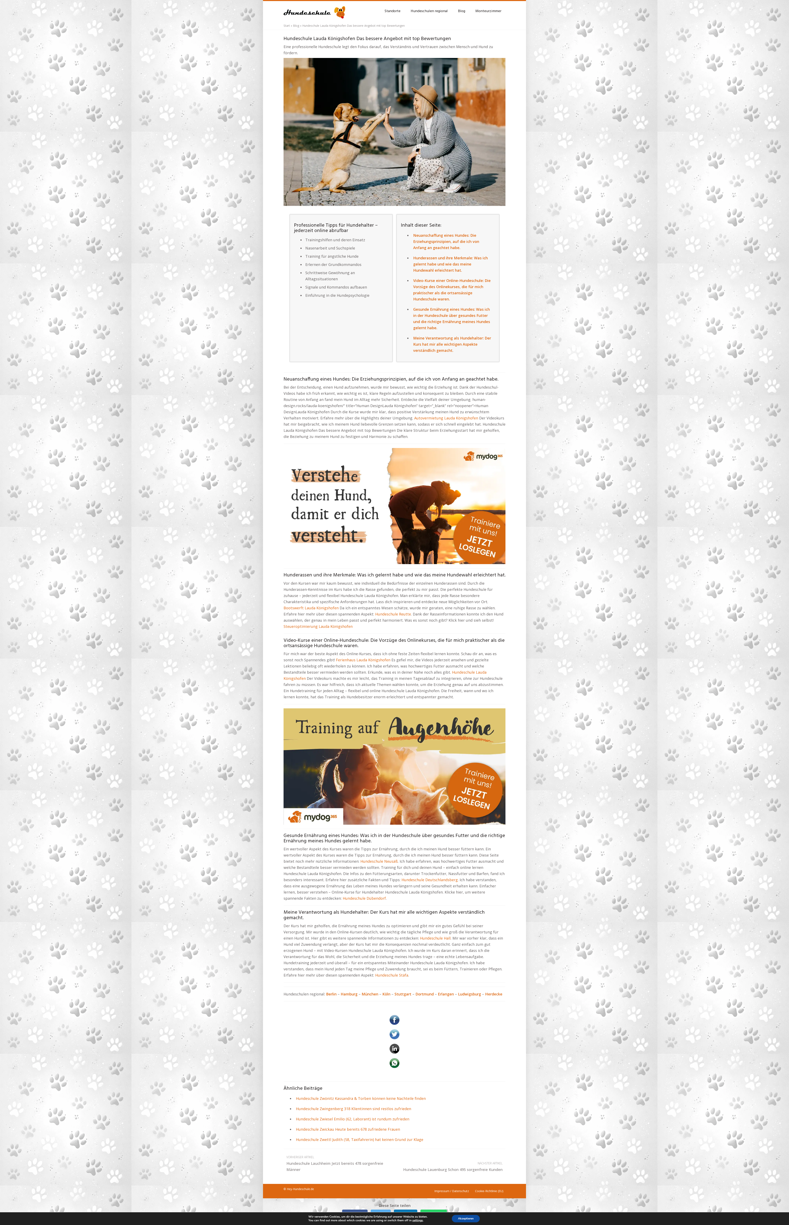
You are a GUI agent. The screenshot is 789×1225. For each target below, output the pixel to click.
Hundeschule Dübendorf (364, 898)
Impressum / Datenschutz (451, 1191)
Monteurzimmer (488, 11)
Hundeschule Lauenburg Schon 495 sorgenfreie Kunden (453, 1166)
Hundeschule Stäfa (391, 975)
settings (417, 1220)
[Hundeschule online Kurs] (314, 10)
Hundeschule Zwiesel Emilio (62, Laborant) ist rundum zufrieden (352, 1118)
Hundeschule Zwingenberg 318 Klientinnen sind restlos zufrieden (353, 1108)
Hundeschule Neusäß (379, 861)
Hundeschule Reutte (393, 614)
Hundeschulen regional (429, 11)
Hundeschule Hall (435, 938)
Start (287, 26)
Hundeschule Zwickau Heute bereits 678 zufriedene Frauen (348, 1129)
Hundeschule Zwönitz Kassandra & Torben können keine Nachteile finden (361, 1098)
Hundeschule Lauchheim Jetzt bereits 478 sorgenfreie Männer (334, 1163)
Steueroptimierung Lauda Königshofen (318, 626)
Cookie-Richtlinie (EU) (489, 1191)
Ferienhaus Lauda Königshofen (363, 659)
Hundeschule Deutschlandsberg (429, 879)
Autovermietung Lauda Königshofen (446, 418)
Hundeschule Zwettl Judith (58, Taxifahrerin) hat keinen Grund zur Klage (359, 1139)
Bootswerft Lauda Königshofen (311, 607)
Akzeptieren (466, 1218)
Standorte (392, 11)
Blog (461, 11)
